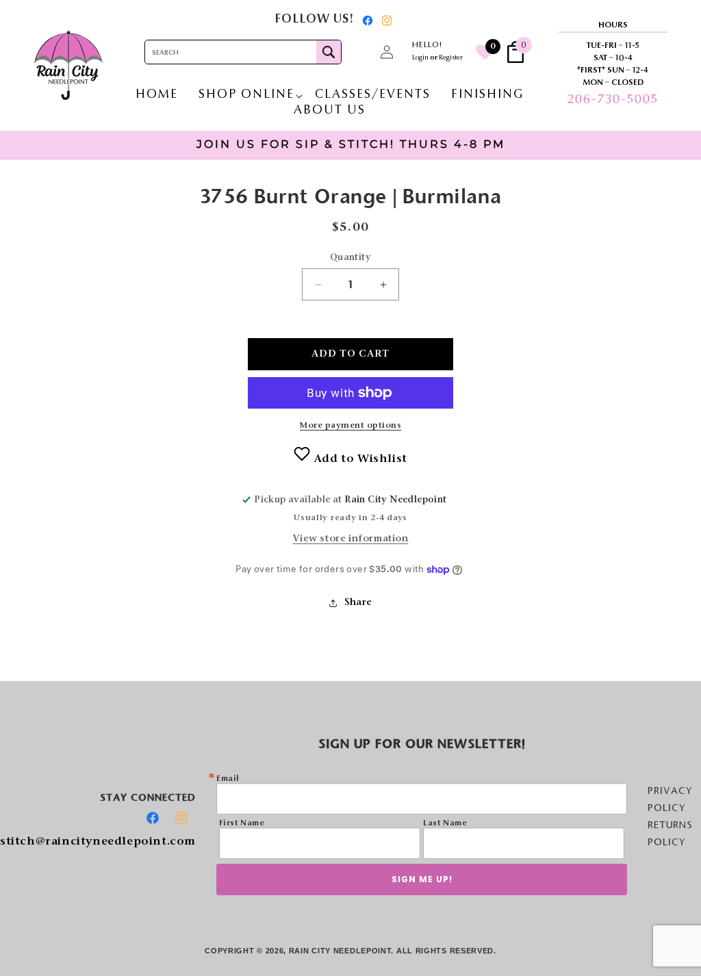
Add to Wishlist (358, 459)
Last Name (445, 823)
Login (420, 58)
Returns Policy (670, 833)
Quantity (350, 257)
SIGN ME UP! (422, 879)
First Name (242, 823)
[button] (357, 52)
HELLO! (427, 45)
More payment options (350, 426)
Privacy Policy (670, 799)
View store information (350, 539)
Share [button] (358, 603)
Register (451, 58)
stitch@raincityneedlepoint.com (98, 841)
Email (228, 779)
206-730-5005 (613, 100)
